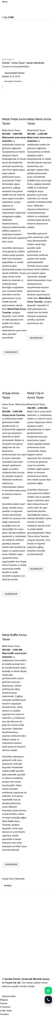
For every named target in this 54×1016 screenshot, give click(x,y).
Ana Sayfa (7, 59)
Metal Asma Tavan (11, 130)
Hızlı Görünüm (5, 358)
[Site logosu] (14, 6)
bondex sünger (27, 986)
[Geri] (5, 23)
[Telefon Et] (48, 999)
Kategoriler (8, 37)
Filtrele (8, 886)
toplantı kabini (9, 996)
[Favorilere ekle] (5, 345)
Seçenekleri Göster (15, 73)
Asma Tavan (8, 404)
